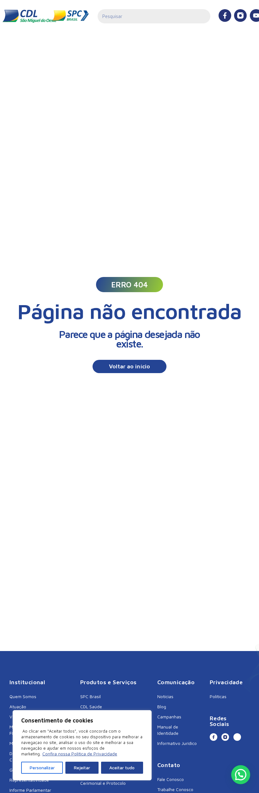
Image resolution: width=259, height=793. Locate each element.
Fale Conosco (170, 779)
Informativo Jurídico (177, 743)
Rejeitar (82, 767)
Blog (161, 706)
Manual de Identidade (167, 730)
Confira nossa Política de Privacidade (79, 753)
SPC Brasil (90, 696)
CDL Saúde (91, 706)
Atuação (17, 706)
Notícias (165, 696)
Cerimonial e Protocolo (103, 783)
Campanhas (169, 716)
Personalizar (42, 767)
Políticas (218, 696)
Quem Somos (22, 696)
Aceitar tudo (122, 767)
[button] (129, 284)
